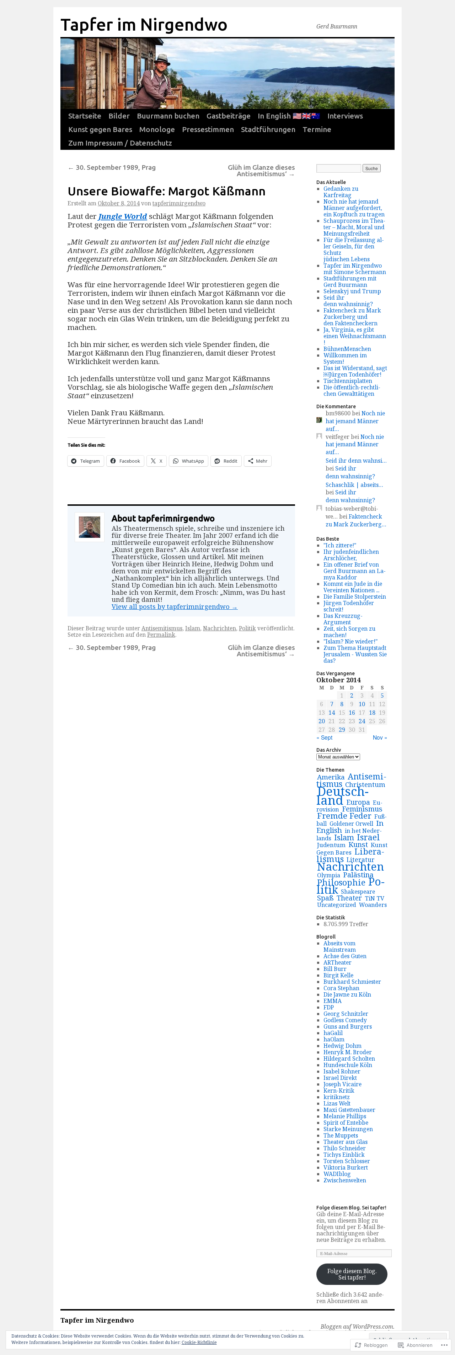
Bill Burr (335, 969)
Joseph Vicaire (342, 1084)
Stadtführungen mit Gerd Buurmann (349, 281)
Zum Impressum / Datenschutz (120, 143)
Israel (368, 837)
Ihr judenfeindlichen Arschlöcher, (351, 555)
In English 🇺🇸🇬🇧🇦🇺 (289, 116)
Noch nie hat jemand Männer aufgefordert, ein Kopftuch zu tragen (354, 208)
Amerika (331, 777)
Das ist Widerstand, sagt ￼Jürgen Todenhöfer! (355, 371)
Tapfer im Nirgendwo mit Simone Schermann (354, 269)
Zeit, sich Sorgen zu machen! (349, 632)
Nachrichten (219, 628)
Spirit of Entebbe (345, 1122)
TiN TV (374, 898)
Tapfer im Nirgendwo (144, 24)
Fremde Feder (344, 815)
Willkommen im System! (345, 358)
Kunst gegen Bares (100, 129)
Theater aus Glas (345, 1142)
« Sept (324, 737)
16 (352, 712)
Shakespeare (358, 892)
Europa (358, 802)
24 (362, 721)
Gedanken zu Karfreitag (340, 192)
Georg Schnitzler (345, 1014)
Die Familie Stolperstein (354, 596)
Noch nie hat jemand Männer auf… (355, 421)
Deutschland (342, 795)
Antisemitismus (161, 628)
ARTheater (337, 962)
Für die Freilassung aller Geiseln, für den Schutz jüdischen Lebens (353, 249)
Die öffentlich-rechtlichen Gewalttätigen (351, 390)
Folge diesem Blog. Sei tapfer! (351, 1207)
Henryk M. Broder (347, 1052)
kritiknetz (336, 1097)
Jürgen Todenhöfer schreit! (348, 606)
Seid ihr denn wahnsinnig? (348, 301)
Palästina (358, 874)
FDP (328, 1007)
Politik (247, 628)
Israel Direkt (340, 1078)
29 (342, 730)
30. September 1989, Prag (112, 167)
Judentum (331, 845)
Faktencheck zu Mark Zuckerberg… (356, 520)
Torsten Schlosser (346, 1161)
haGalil (333, 1033)
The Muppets (340, 1135)
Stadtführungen (268, 129)
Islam (192, 628)
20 (321, 721)
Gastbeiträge (229, 116)
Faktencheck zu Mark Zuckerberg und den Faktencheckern (352, 316)
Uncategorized (336, 905)
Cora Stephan (341, 988)
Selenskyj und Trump (352, 291)
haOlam (333, 1039)
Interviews (345, 116)
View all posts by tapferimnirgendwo (175, 606)
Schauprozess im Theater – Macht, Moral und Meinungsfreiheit (354, 227)
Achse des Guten (344, 956)
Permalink (161, 635)
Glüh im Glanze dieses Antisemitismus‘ (261, 170)
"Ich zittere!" (339, 545)
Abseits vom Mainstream (339, 946)
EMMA (332, 1001)
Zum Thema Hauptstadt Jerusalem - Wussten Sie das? (355, 654)
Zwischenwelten (344, 1180)
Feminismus (362, 809)
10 (362, 704)
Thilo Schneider (344, 1148)
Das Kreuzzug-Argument (343, 619)
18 (372, 712)
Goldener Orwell (351, 824)
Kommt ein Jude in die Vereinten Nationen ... (352, 587)
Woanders (373, 905)
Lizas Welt (336, 1103)
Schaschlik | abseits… (354, 485)
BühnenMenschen (347, 349)
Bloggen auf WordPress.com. (358, 1326)
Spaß (325, 898)
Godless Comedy (345, 1020)
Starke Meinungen (348, 1129)
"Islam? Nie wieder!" (350, 641)
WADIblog (337, 1174)
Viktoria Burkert (345, 1167)
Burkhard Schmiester (352, 982)
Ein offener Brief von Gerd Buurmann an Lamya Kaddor (354, 571)
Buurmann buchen (168, 116)
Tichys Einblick (344, 1155)
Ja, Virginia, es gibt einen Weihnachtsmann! (354, 336)
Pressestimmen (208, 129)
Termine (317, 129)
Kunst (358, 844)
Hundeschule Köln (347, 1065)
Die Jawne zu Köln (347, 994)
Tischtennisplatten (347, 381)
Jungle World (122, 216)
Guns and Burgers (347, 1026)
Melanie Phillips (344, 1116)
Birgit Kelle (338, 975)
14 (331, 712)
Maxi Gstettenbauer (349, 1110)
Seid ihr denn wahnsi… (356, 460)
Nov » (380, 737)
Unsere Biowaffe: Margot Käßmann (167, 191)
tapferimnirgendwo (178, 203)
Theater (349, 898)
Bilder (119, 116)
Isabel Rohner (341, 1071)
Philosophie (341, 882)
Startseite (84, 116)
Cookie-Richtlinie (199, 1342)
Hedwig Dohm (342, 1046)
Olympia (328, 875)
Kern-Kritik (338, 1090)
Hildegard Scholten (349, 1058)
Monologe (157, 129)
